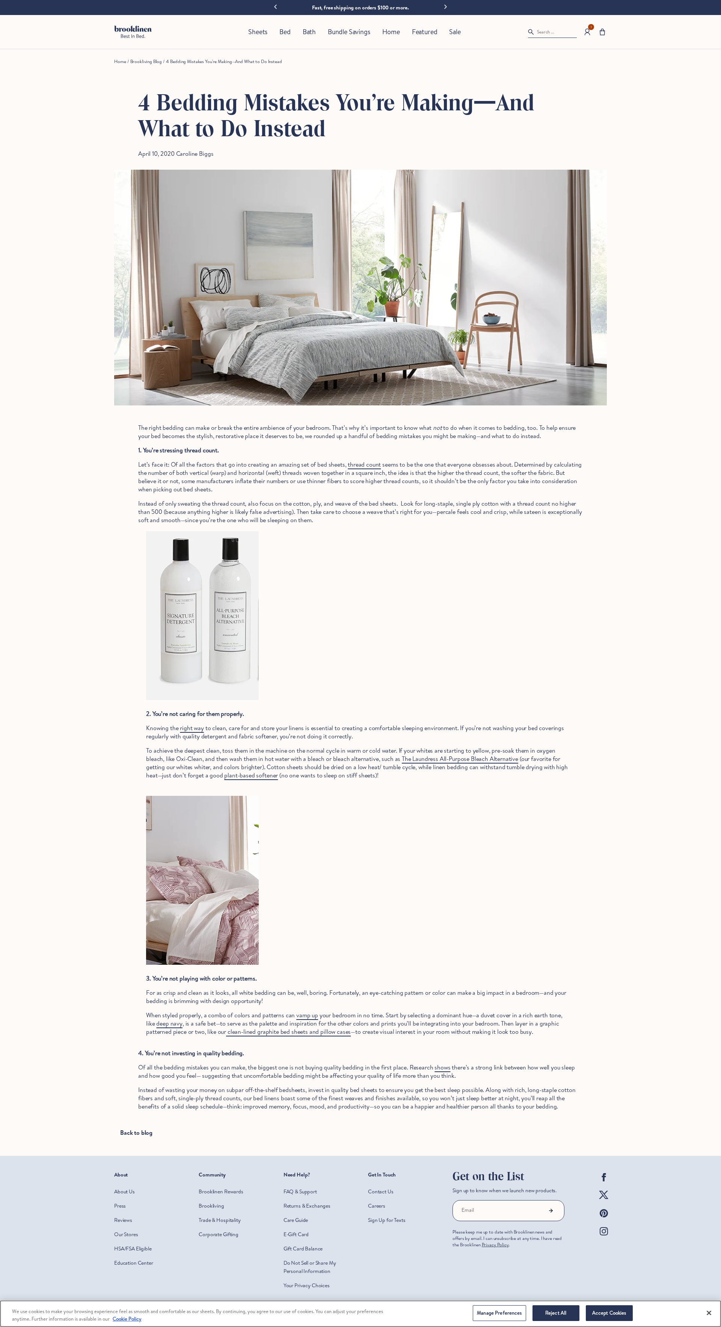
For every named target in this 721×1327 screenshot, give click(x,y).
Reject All (555, 1312)
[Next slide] (445, 6)
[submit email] (550, 1210)
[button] (602, 32)
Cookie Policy (127, 1318)
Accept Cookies (609, 1312)
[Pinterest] (604, 1219)
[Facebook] (604, 1183)
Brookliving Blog (146, 61)
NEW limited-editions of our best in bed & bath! (360, 7)
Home (120, 61)
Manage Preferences (499, 1312)
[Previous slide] (275, 7)
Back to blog (136, 1132)
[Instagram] (604, 1237)
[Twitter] (604, 1201)
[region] (360, 1313)
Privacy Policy (495, 1244)
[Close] (709, 1312)
